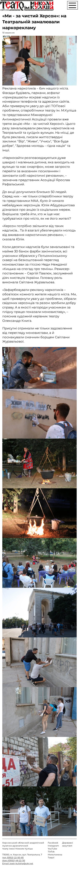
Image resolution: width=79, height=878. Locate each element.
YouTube (52, 848)
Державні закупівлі (67, 844)
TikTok (51, 851)
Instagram (53, 845)
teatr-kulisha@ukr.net (21, 863)
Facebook (53, 842)
